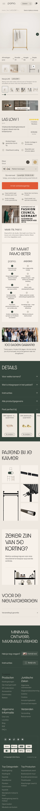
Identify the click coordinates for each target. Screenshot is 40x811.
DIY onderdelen (8, 688)
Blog (3, 723)
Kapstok (5, 777)
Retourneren (26, 716)
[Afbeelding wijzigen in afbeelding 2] (14, 68)
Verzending (25, 713)
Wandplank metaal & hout (10, 794)
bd (35, 757)
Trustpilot (6, 674)
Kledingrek (6, 774)
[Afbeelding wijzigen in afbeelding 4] (31, 68)
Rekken (5, 698)
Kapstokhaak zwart (28, 770)
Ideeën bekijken (22, 108)
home (4, 10)
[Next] (37, 34)
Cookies (24, 697)
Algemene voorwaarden (26, 686)
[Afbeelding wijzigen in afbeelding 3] (23, 68)
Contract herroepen (29, 703)
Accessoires (7, 691)
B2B (3, 726)
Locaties (5, 720)
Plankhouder (26, 780)
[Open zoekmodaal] (31, 3)
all (8, 10)
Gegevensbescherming (29, 691)
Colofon (24, 694)
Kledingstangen (8, 682)
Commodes (6, 694)
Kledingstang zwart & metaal (10, 799)
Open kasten (7, 804)
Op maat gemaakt (9, 685)
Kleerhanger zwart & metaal (29, 784)
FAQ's (4, 729)
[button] (34, 119)
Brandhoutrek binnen (29, 777)
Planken (5, 783)
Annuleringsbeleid (28, 700)
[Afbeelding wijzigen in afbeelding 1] (6, 68)
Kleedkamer (6, 780)
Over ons (5, 717)
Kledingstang (7, 770)
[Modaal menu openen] (4, 4)
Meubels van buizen (9, 807)
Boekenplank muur (28, 774)
